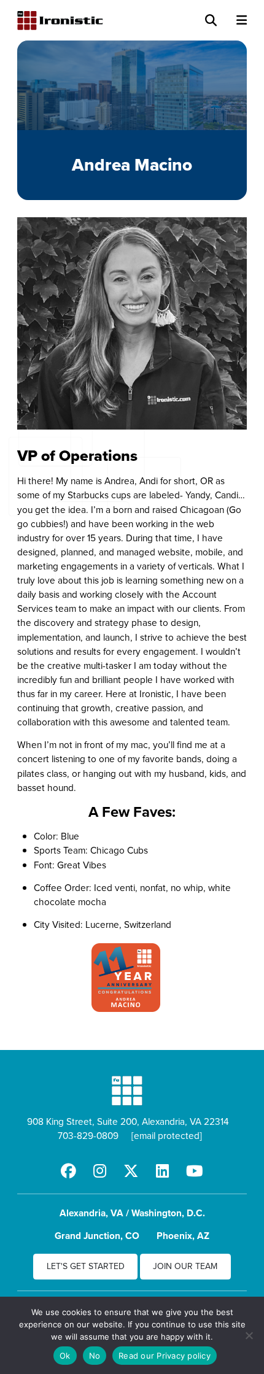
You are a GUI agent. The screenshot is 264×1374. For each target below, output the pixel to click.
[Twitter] (131, 1170)
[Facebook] (68, 1170)
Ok (65, 1355)
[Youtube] (194, 1170)
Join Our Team (185, 1266)
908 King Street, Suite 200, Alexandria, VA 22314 (128, 1121)
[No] (249, 1335)
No (95, 1355)
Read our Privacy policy (164, 1355)
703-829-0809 (88, 1135)
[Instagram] (99, 1170)
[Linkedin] (162, 1170)
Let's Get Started (86, 1266)
